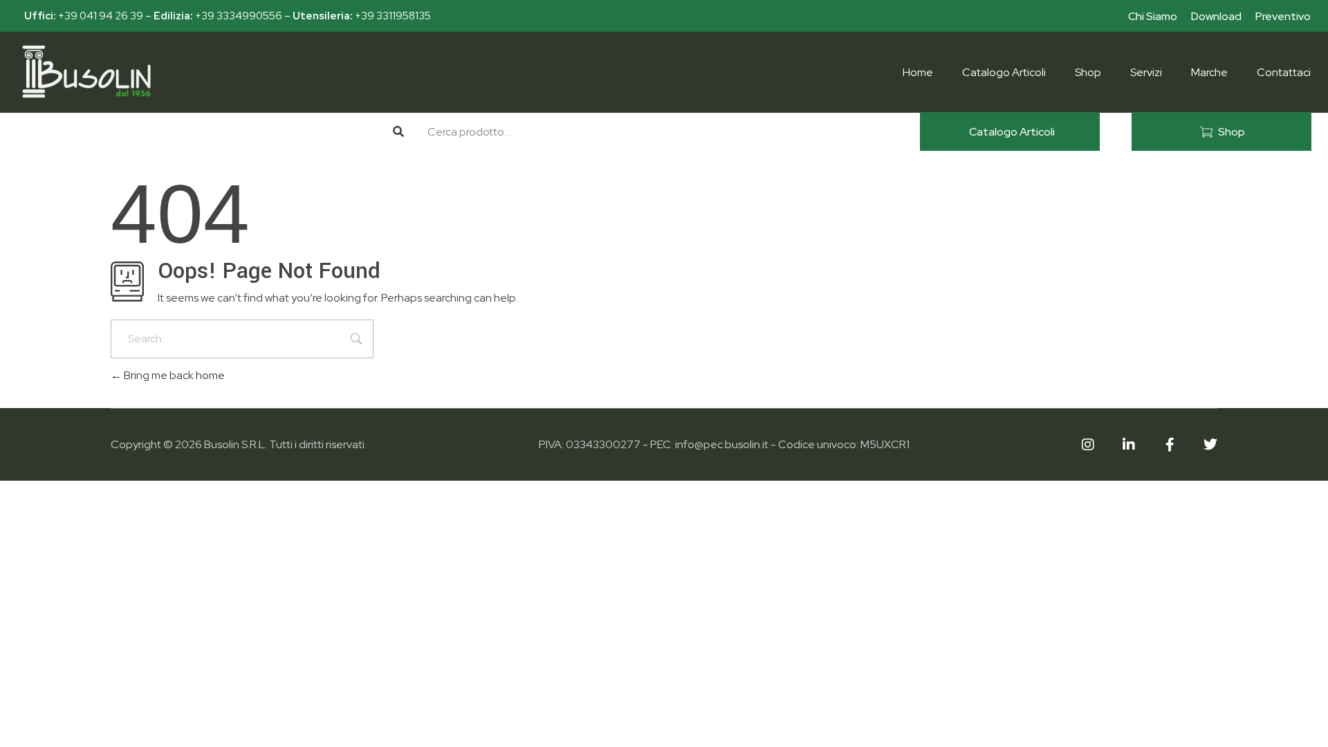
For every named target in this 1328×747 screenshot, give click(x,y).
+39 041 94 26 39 (100, 16)
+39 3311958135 (393, 16)
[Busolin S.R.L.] (86, 72)
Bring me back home (173, 375)
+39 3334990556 (238, 16)
